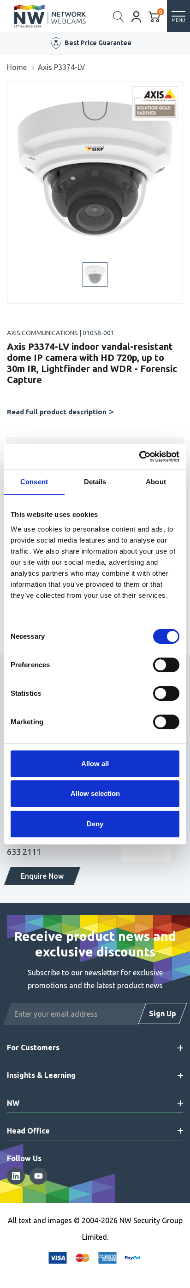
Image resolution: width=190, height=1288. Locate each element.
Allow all (95, 763)
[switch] (166, 665)
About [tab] (156, 482)
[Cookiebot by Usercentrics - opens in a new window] (139, 457)
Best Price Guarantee (98, 42)
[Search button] (119, 16)
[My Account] (136, 16)
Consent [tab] (34, 482)
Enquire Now (42, 876)
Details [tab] (95, 482)
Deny (95, 824)
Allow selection (95, 793)
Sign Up (162, 1013)
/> (10, 88)
